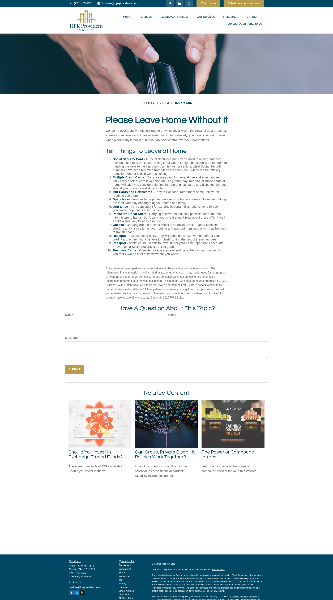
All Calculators (126, 598)
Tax (120, 579)
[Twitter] (189, 3)
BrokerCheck (218, 569)
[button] (127, 16)
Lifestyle (123, 587)
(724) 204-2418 (86, 569)
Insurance (124, 576)
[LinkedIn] (179, 3)
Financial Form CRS (165, 564)
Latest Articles (126, 590)
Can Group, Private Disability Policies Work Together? (165, 454)
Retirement (125, 565)
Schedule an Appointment (244, 3)
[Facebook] (170, 3)
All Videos (124, 594)
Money (122, 583)
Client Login (208, 3)
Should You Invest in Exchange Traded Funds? (96, 454)
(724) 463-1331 (83, 3)
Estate (122, 572)
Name (69, 315)
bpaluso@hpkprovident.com (119, 3)
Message (71, 338)
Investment (125, 569)
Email (172, 315)
